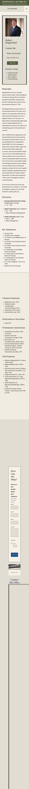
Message (13, 526)
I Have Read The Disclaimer (15, 546)
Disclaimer (13, 540)
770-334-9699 (12, 9)
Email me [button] (12, 63)
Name (12, 504)
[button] (26, 8)
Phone (12, 519)
